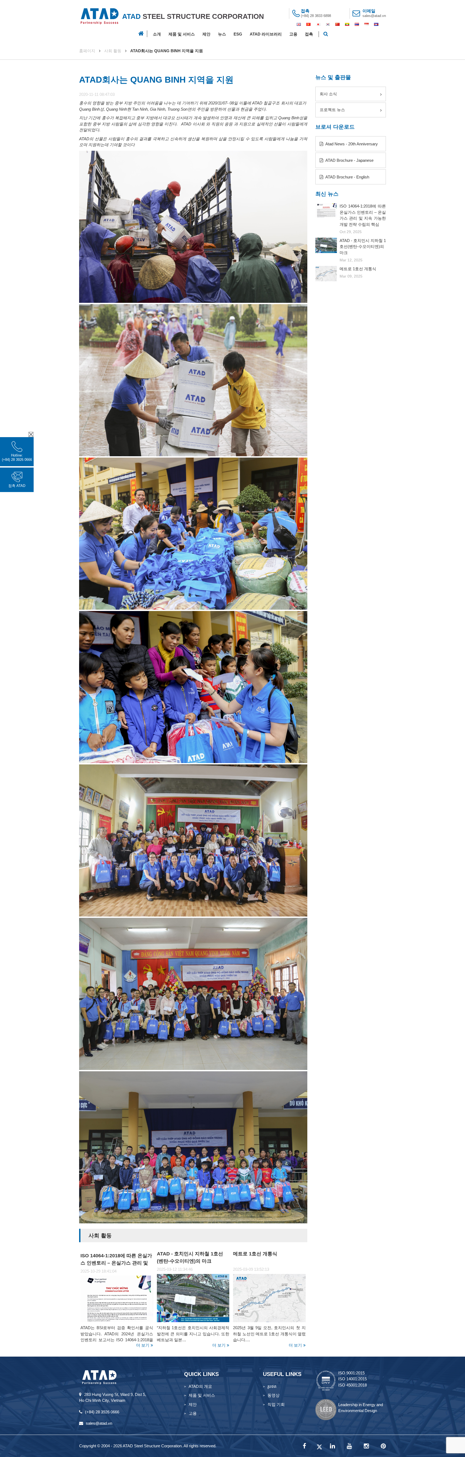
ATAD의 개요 (200, 1386)
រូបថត (272, 1386)
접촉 (309, 34)
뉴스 (222, 34)
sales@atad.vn (374, 16)
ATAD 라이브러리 (266, 34)
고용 (293, 34)
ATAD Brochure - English (347, 177)
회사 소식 (328, 94)
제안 (206, 34)
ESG (238, 34)
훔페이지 (87, 50)
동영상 (273, 1395)
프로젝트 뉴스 (332, 109)
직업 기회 (276, 1404)
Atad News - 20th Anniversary (351, 144)
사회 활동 (112, 50)
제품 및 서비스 (181, 34)
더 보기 (142, 1345)
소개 (157, 34)
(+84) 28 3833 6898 (316, 16)
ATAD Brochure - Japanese (349, 160)
